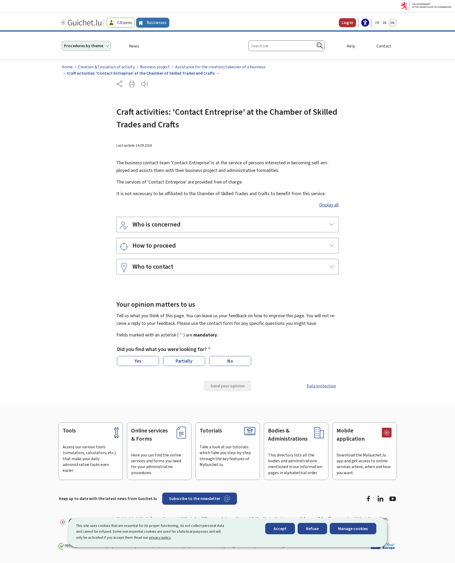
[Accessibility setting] (365, 23)
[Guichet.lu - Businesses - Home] (81, 23)
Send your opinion (228, 386)
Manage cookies (353, 528)
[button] (132, 84)
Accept (280, 528)
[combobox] (286, 45)
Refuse (312, 528)
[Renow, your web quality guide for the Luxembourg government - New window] (68, 546)
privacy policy (160, 537)
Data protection (321, 386)
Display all (329, 205)
